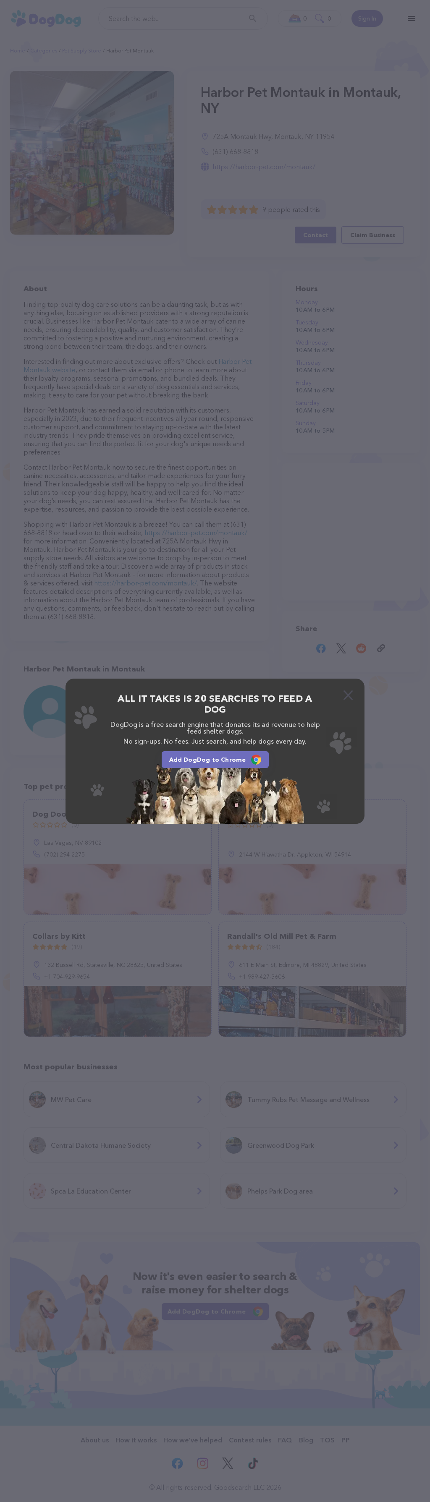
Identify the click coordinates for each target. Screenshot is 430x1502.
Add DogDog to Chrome (207, 759)
